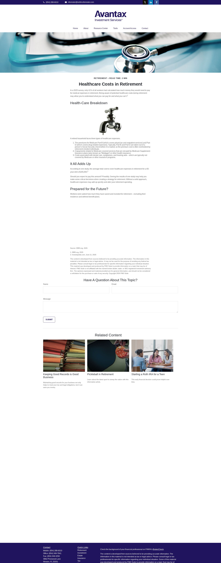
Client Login (170, 2)
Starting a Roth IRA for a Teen (148, 374)
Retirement (81, 550)
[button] (75, 28)
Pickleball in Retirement (100, 374)
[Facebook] (156, 2)
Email (114, 284)
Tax (78, 561)
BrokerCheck (158, 549)
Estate (80, 556)
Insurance (81, 558)
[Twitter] (145, 2)
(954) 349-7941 (55, 553)
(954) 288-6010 (52, 2)
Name (45, 284)
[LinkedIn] (150, 2)
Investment (81, 553)
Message (47, 299)
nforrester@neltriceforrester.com (81, 2)
